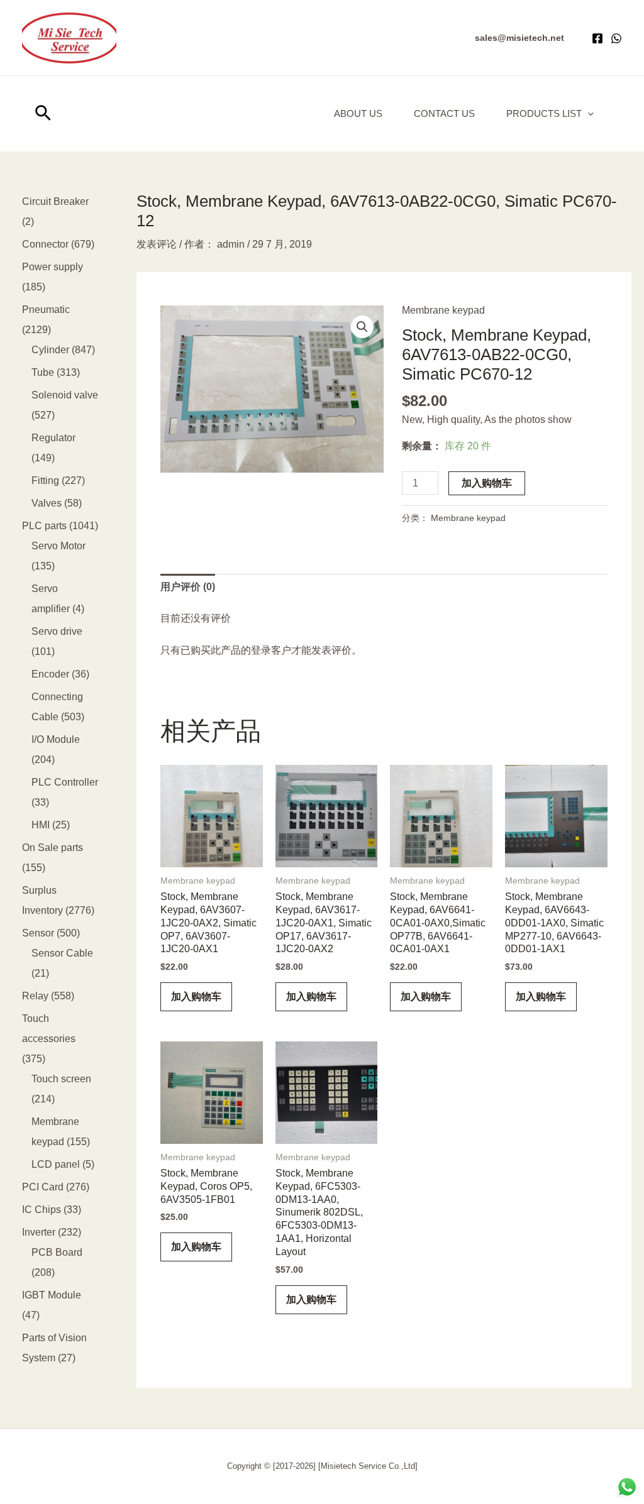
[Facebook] (597, 38)
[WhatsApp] (616, 38)
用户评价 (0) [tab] (187, 586)
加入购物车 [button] (196, 996)
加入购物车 (487, 483)
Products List (544, 113)
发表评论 (156, 244)
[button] (519, 37)
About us (358, 113)
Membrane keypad (443, 310)
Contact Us (444, 113)
